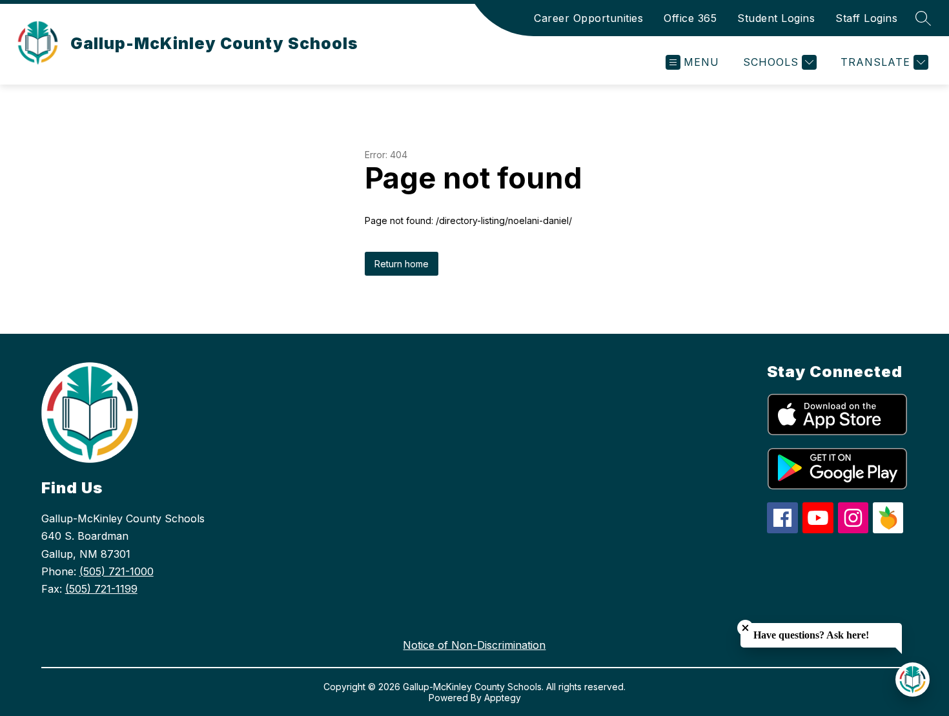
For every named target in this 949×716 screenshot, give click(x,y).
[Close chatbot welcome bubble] (745, 628)
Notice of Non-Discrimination (474, 645)
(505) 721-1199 (101, 588)
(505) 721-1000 (116, 571)
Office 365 (690, 18)
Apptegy (502, 697)
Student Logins (776, 18)
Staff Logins (866, 18)
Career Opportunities (588, 18)
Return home (401, 263)
